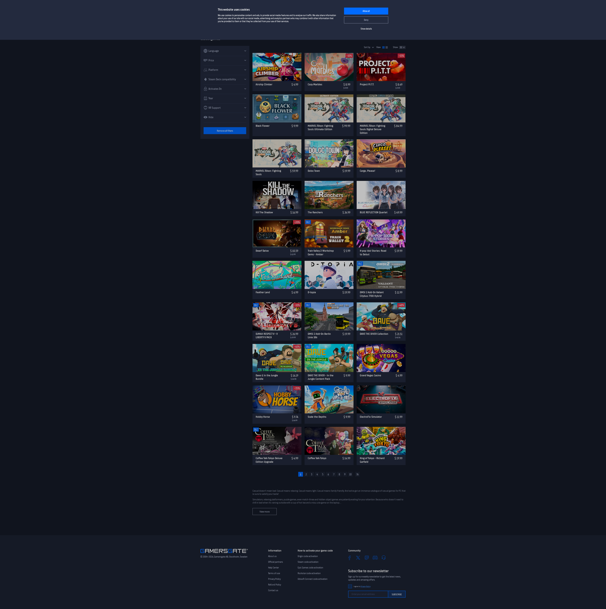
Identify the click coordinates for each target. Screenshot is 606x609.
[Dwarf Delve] (276, 233)
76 (357, 474)
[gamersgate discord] (375, 558)
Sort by (367, 47)
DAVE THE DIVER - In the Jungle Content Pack (320, 377)
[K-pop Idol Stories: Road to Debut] (381, 233)
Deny (366, 19)
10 (350, 474)
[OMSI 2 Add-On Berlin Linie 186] (329, 316)
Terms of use (274, 573)
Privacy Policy (274, 579)
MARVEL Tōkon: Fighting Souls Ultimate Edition (320, 127)
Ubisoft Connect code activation (312, 579)
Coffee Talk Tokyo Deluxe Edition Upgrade (269, 460)
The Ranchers (315, 212)
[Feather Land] (276, 275)
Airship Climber (264, 84)
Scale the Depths (317, 416)
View (378, 47)
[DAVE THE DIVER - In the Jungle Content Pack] (329, 358)
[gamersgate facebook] (349, 557)
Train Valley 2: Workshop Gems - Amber (321, 252)
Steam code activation (308, 562)
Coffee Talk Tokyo (317, 458)
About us (272, 556)
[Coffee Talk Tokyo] (329, 441)
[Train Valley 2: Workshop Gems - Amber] (329, 233)
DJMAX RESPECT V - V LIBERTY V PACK (267, 335)
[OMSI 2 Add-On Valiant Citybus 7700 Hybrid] (381, 275)
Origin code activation (308, 556)
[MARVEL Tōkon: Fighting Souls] (276, 153)
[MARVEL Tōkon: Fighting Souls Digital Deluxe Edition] (381, 108)
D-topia (312, 292)
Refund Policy (274, 584)
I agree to (362, 586)
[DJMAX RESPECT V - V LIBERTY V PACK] (276, 316)
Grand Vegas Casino (370, 375)
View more (265, 511)
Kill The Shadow (264, 212)
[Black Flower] (276, 108)
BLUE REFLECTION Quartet (373, 212)
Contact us (273, 590)
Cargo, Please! (367, 171)
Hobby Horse (263, 416)
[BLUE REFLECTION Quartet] (381, 195)
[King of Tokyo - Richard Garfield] (381, 441)
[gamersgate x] (358, 557)
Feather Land (263, 292)
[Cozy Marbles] (329, 67)
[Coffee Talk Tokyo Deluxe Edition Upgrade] (276, 441)
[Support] (383, 557)
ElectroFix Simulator (371, 416)
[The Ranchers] (329, 195)
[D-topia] (329, 275)
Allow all (366, 11)
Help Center (273, 567)
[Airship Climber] (276, 67)
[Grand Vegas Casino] (381, 358)
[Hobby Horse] (276, 399)
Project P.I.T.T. (367, 84)
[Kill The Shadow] (276, 195)
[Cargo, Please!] (381, 153)
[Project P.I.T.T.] (381, 67)
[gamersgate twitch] (366, 557)
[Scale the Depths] (329, 399)
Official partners (275, 562)
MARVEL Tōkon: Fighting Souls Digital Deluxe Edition (372, 129)
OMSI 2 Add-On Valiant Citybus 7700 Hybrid (372, 294)
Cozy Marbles (315, 84)
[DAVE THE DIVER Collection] (381, 316)
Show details (366, 28)
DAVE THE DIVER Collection (374, 334)
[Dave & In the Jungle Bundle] (276, 358)
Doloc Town (314, 171)
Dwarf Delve (262, 250)
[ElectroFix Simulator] (381, 399)
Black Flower (263, 125)
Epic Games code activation (310, 567)
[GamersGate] (224, 553)
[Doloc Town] (329, 153)
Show (395, 47)
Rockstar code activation (309, 573)
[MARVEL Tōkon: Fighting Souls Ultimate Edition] (329, 108)
